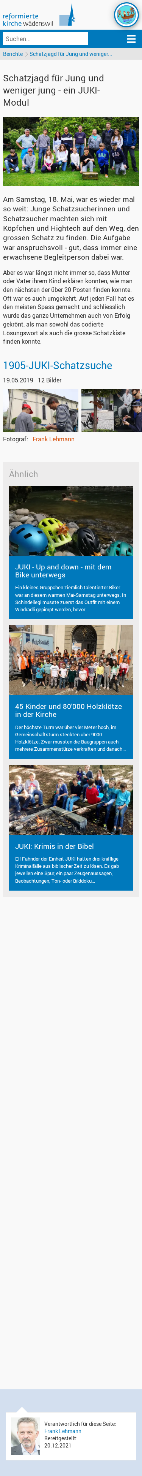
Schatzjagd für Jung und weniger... (71, 53)
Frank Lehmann (54, 439)
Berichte (13, 53)
